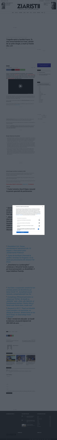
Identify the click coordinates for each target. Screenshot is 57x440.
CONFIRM (22, 232)
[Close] (43, 207)
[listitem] (28, 218)
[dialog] (28, 220)
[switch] (39, 220)
